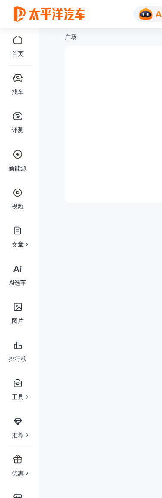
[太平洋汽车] (49, 14)
